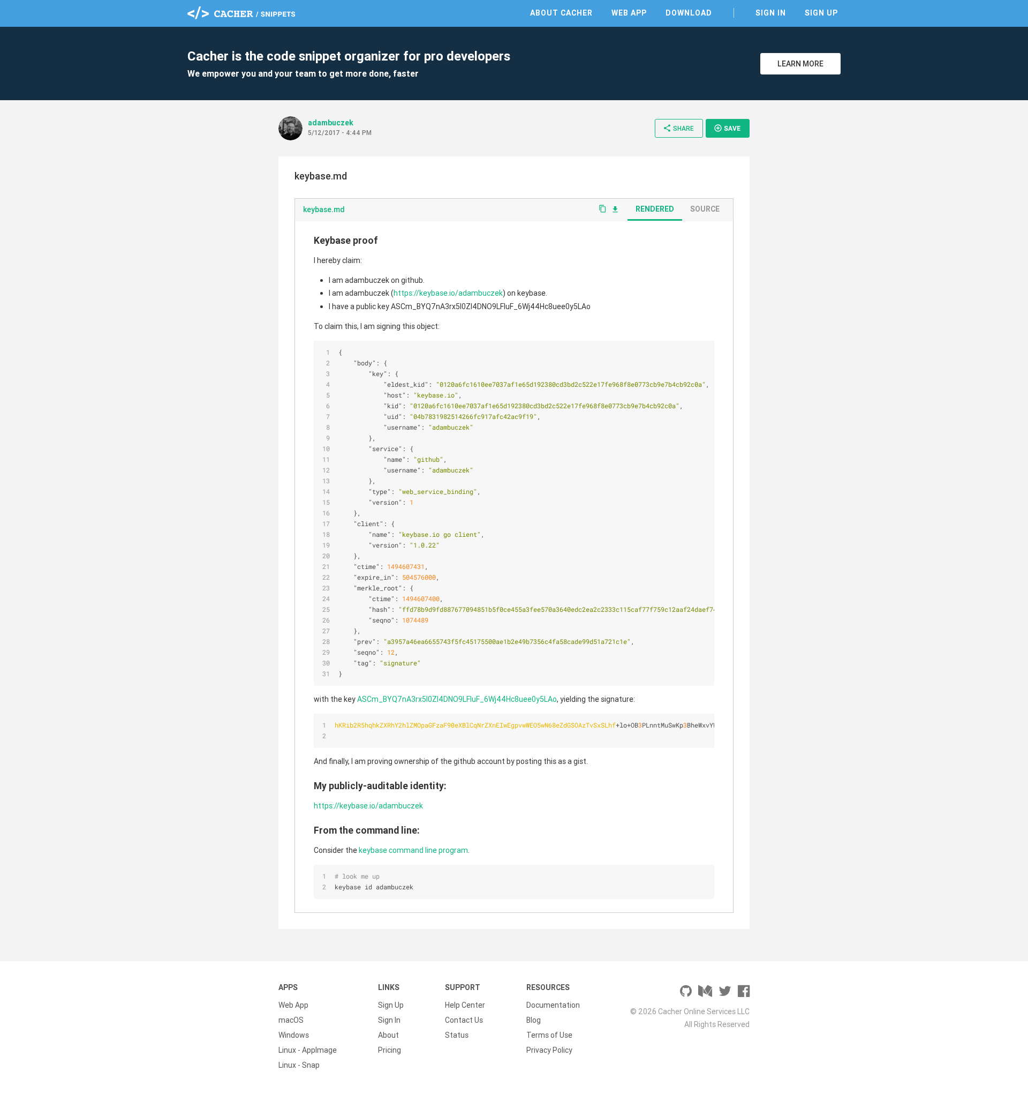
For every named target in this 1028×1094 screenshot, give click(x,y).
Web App (629, 13)
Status (456, 1035)
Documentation (553, 1005)
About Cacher (561, 13)
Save (727, 128)
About (388, 1035)
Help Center (465, 1005)
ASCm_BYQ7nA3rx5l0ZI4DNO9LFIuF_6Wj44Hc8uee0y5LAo (457, 699)
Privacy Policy (549, 1050)
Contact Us (464, 1020)
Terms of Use (549, 1035)
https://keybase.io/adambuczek (448, 293)
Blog (533, 1020)
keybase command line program (413, 850)
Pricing (389, 1050)
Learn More (800, 64)
